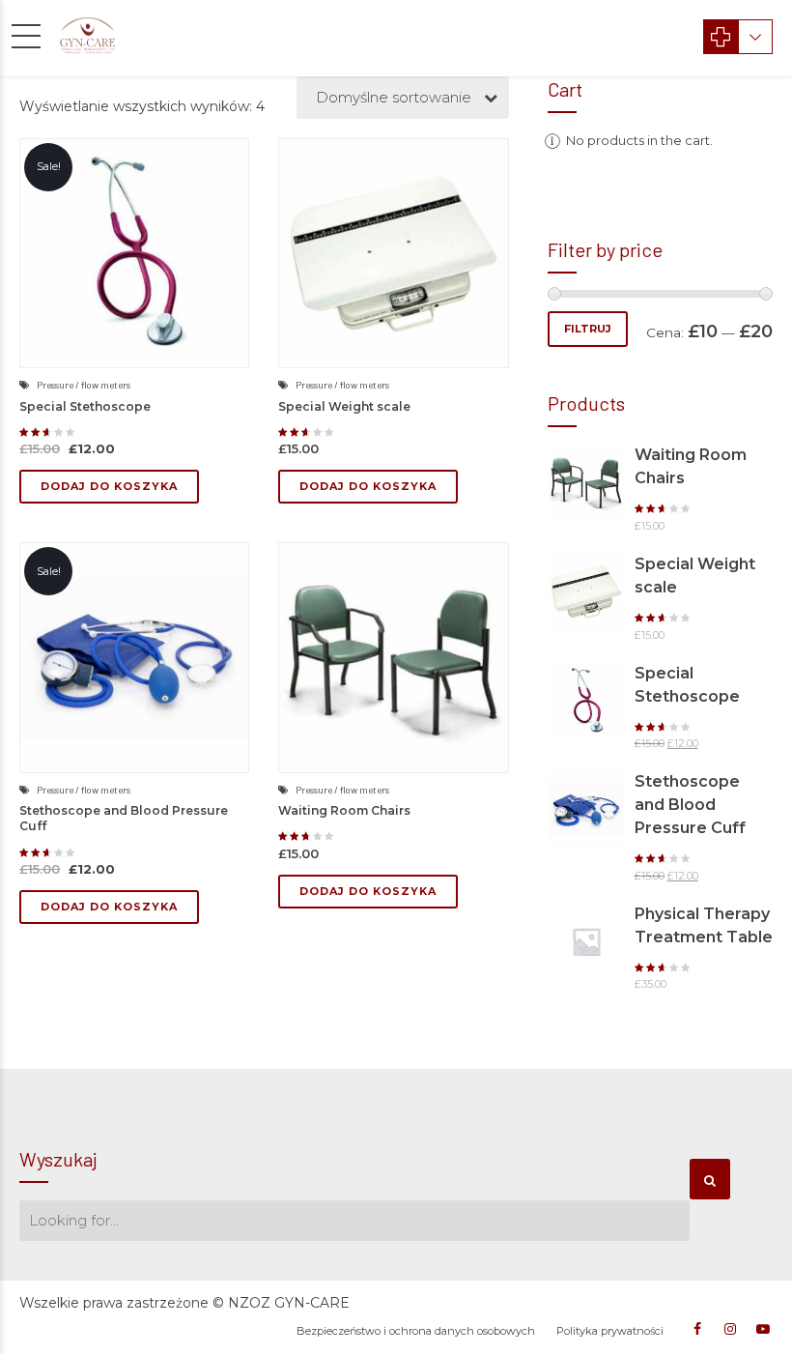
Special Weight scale (344, 406)
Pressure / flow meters (83, 384)
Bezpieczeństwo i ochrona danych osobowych (416, 1331)
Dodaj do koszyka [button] (109, 486)
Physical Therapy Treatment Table (704, 925)
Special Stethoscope (85, 406)
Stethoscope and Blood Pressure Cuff (690, 804)
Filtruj (587, 328)
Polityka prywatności (610, 1331)
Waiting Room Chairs (344, 810)
